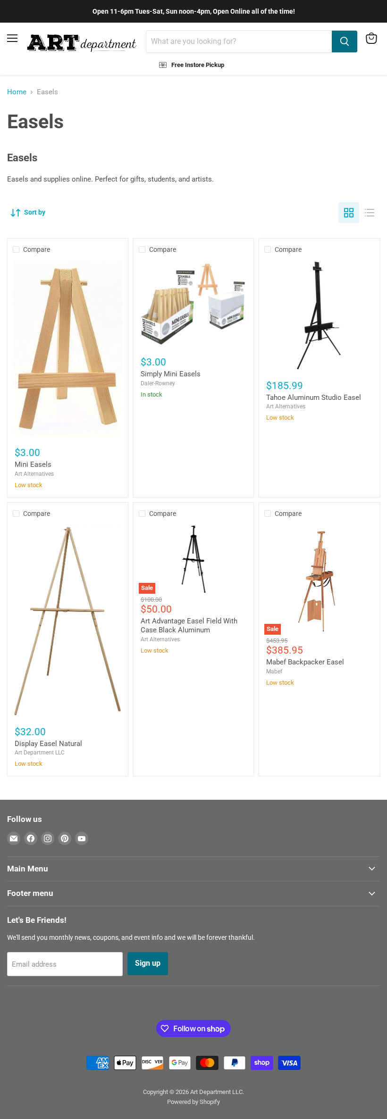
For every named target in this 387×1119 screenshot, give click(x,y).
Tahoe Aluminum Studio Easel (313, 397)
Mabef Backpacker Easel (305, 662)
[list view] (369, 212)
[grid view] (348, 212)
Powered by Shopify (193, 1101)
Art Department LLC (40, 752)
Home (16, 92)
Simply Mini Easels (171, 374)
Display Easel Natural (48, 743)
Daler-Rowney (158, 383)
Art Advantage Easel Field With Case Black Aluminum (189, 626)
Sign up (147, 963)
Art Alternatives (34, 474)
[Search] (344, 41)
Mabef (274, 671)
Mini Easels (33, 464)
